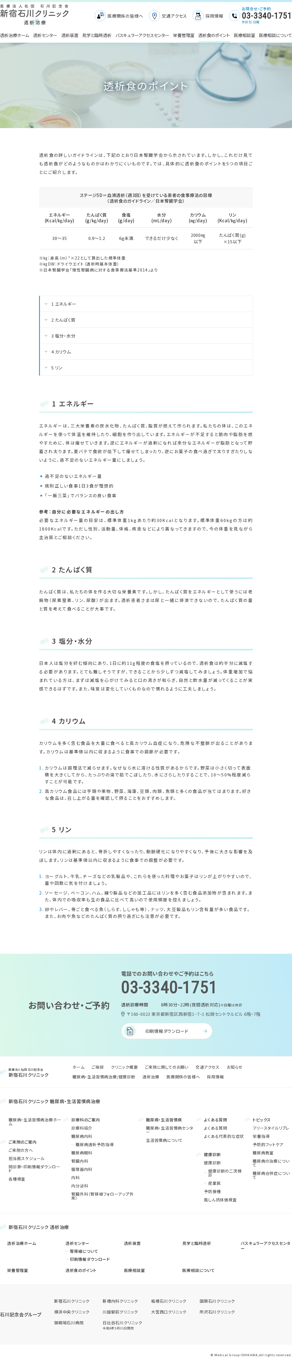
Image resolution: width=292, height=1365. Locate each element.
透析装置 (69, 35)
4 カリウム (61, 352)
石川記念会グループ (21, 1314)
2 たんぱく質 (63, 320)
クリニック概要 (124, 1067)
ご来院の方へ (21, 1150)
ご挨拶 (98, 1067)
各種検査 (17, 1179)
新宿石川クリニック (28, 1072)
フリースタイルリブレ (271, 1128)
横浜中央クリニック (72, 1311)
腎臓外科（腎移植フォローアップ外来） (102, 1196)
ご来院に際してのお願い (166, 1067)
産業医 (214, 1183)
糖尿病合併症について (271, 1175)
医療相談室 (244, 35)
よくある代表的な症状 (224, 1136)
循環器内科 (81, 1169)
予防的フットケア (268, 1144)
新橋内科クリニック (120, 1301)
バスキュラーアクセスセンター (142, 35)
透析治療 (151, 1077)
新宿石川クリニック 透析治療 (39, 1227)
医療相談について (275, 35)
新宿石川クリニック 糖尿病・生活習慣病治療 (54, 1101)
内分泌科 (79, 1186)
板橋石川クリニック (168, 1301)
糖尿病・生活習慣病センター (169, 1130)
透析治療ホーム (14, 35)
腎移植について (84, 1251)
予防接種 (212, 1191)
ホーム (78, 1067)
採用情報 (214, 16)
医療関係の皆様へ (125, 16)
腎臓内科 (79, 1161)
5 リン (56, 368)
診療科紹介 (81, 1128)
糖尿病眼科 (81, 1153)
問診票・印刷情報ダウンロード (34, 1169)
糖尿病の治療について (271, 1163)
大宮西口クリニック (168, 1311)
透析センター (45, 35)
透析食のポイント (214, 35)
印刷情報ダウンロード (166, 1031)
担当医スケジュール (27, 1158)
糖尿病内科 (81, 1136)
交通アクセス (174, 16)
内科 (75, 1177)
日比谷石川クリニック (122, 1325)
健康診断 (212, 1163)
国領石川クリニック (217, 1301)
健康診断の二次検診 (225, 1173)
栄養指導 (261, 1136)
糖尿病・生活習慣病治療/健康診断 (103, 1077)
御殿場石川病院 (69, 1322)
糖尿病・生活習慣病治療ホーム (35, 1122)
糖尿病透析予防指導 (94, 1144)
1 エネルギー (63, 304)
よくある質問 (215, 1128)
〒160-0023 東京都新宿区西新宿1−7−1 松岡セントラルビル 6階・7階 (194, 1014)
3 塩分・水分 (63, 336)
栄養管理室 (183, 35)
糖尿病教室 (263, 1153)
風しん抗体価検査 (220, 1200)
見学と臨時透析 (96, 35)
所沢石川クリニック (217, 1311)
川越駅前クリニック (120, 1311)
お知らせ (234, 1067)
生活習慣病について (164, 1140)
